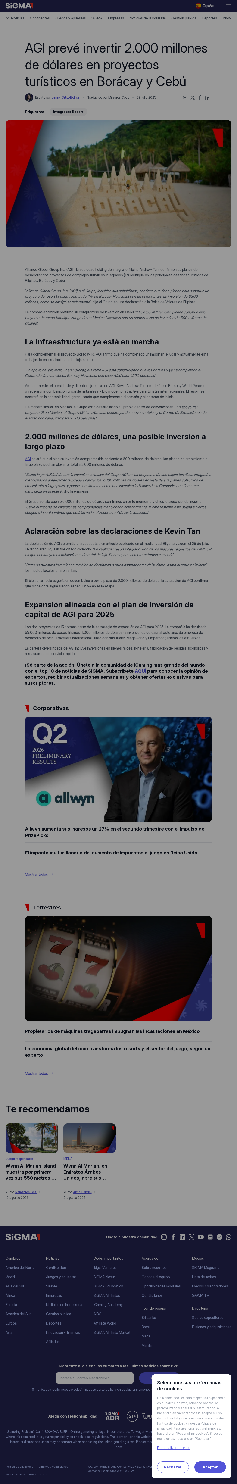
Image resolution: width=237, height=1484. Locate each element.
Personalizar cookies (173, 1447)
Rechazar (173, 1467)
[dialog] (118, 742)
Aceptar (210, 1467)
